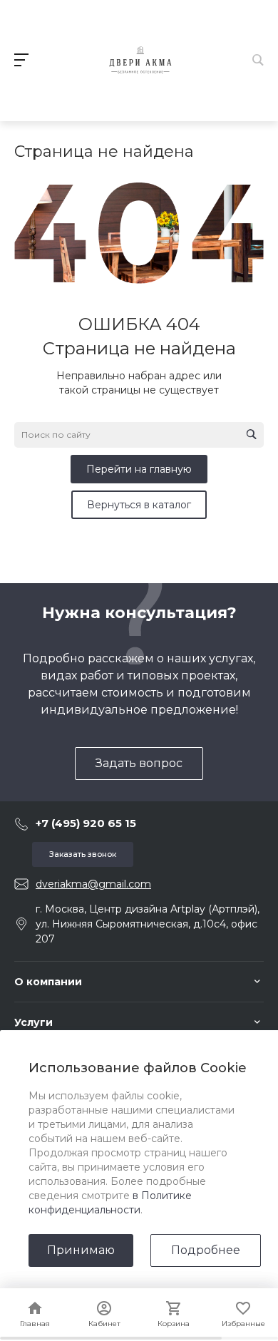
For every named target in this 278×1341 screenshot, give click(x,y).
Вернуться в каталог (139, 504)
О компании (48, 981)
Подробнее (205, 1250)
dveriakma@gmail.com (93, 884)
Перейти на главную (139, 469)
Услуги (33, 1022)
